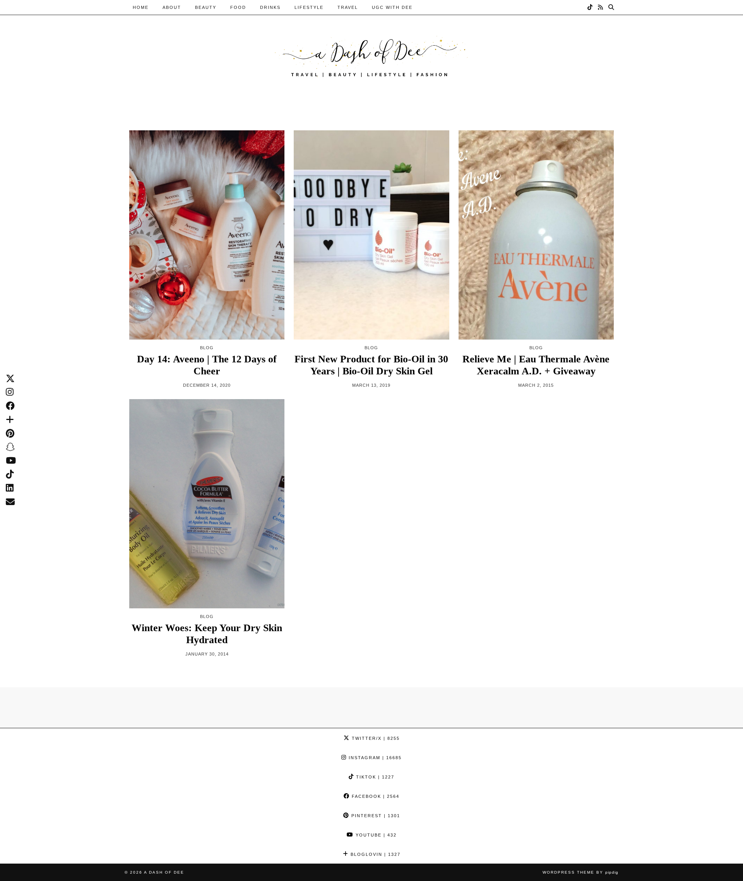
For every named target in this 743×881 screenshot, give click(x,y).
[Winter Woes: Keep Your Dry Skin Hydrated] (206, 503)
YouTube (375, 835)
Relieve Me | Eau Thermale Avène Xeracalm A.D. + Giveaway (535, 365)
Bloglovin (375, 854)
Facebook (374, 796)
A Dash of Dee (164, 872)
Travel (347, 7)
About (172, 7)
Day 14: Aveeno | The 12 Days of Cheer (207, 365)
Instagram (374, 757)
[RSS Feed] (601, 7)
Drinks (270, 7)
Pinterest (374, 815)
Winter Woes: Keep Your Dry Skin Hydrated (207, 633)
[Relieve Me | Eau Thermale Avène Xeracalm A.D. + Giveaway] (536, 234)
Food (238, 7)
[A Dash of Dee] (371, 55)
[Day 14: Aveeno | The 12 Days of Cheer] (206, 234)
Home (141, 7)
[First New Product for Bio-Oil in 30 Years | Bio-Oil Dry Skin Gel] (371, 234)
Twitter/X (375, 738)
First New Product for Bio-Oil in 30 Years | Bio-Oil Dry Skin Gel (371, 365)
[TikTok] (590, 7)
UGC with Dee (392, 7)
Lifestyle (309, 7)
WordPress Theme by (580, 872)
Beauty (205, 7)
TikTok (374, 777)
